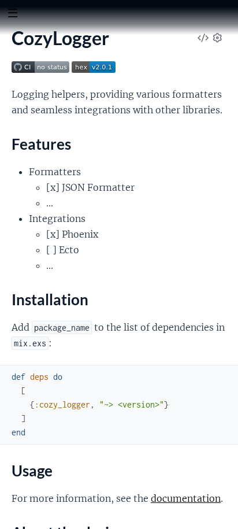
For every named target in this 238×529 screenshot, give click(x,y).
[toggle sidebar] (12, 14)
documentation (186, 498)
